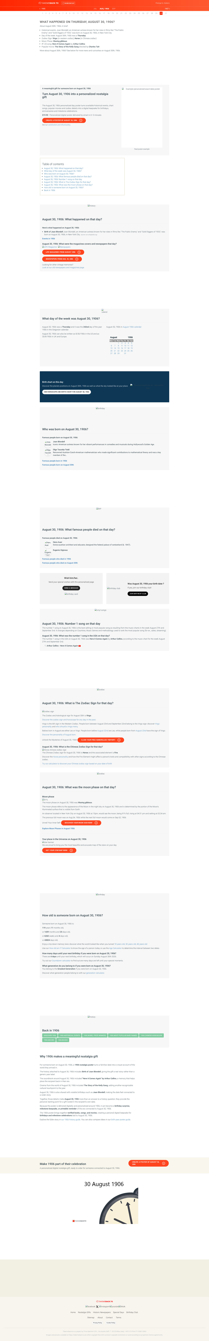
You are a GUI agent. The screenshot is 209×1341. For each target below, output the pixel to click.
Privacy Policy (97, 1323)
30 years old (131, 944)
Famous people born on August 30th (58, 465)
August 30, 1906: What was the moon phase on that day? (68, 185)
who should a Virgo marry (67, 726)
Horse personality (60, 757)
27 (148, 13)
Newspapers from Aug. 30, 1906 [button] (59, 259)
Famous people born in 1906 (54, 461)
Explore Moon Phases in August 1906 (58, 828)
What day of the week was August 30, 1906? (63, 171)
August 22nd (102, 731)
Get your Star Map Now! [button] (56, 850)
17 (104, 13)
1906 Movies (49, 1040)
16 (100, 13)
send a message (71, 588)
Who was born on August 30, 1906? (59, 174)
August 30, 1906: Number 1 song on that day (63, 179)
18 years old (119, 944)
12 (82, 13)
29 (156, 13)
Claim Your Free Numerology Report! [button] (98, 740)
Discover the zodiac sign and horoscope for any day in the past (69, 720)
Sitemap (90, 1317)
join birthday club (138, 594)
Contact (109, 1317)
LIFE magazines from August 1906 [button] (60, 252)
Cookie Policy (110, 1323)
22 (126, 13)
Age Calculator (115, 948)
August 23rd (141, 731)
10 (74, 13)
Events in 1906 (48, 238)
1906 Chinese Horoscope (151, 1035)
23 (130, 13)
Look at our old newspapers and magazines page (63, 267)
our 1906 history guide (70, 1119)
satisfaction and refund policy (59, 125)
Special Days (118, 1312)
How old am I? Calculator (60, 948)
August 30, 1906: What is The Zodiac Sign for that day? (67, 182)
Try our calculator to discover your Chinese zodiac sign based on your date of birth (77, 763)
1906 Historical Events (70, 1035)
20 (117, 13)
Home (73, 1312)
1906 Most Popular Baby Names (123, 1035)
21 (121, 13)
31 (166, 13)
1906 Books (63, 1040)
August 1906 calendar (132, 327)
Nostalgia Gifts (84, 1312)
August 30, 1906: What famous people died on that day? (68, 176)
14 (91, 13)
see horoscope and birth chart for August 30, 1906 (66, 392)
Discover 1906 (50, 1035)
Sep (114, 9)
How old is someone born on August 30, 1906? (64, 187)
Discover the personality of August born (59, 734)
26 (143, 13)
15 (95, 13)
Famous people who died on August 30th (60, 563)
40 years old (142, 944)
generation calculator (95, 973)
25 (139, 13)
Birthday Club (132, 1312)
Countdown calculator (61, 960)
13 (87, 13)
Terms (118, 1317)
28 (152, 13)
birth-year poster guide (120, 1119)
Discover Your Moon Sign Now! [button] (78, 823)
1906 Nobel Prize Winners (95, 1035)
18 (108, 13)
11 (78, 13)
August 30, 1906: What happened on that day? (63, 168)
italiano (167, 3)
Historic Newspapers (102, 1312)
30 (122, 353)
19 (113, 13)
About (100, 1317)
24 (134, 13)
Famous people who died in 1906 (56, 559)
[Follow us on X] (97, 1307)
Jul (95, 9)
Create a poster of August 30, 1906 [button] (61, 120)
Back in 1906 (49, 190)
